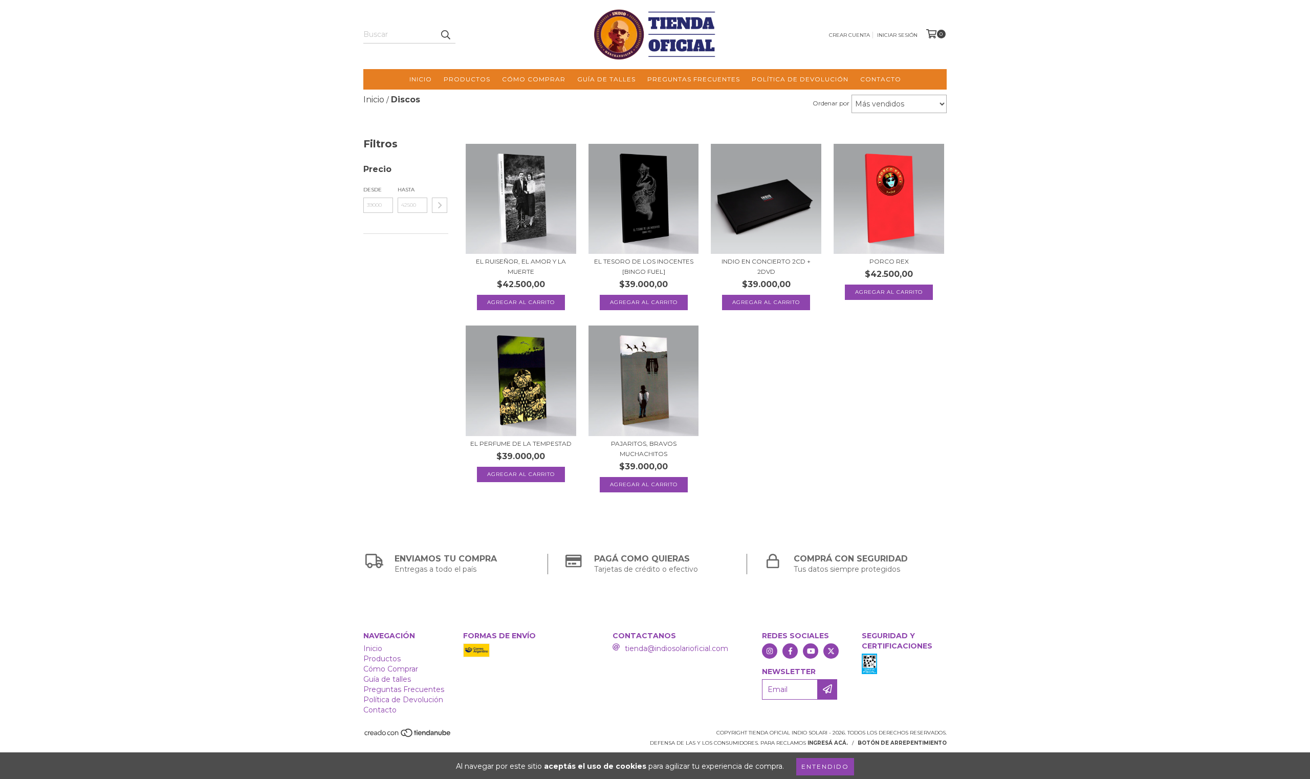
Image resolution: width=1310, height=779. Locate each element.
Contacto (880, 79)
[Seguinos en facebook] (790, 651)
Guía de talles (606, 79)
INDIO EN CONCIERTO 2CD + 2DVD (766, 266)
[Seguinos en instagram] (769, 651)
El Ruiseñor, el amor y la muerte (521, 266)
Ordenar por (831, 103)
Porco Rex (889, 261)
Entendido (825, 766)
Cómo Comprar (533, 79)
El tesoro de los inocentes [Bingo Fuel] (643, 266)
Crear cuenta (849, 35)
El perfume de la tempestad (521, 443)
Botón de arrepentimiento (902, 743)
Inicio (420, 79)
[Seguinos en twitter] (831, 651)
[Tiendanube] (408, 736)
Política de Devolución (800, 79)
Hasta (406, 189)
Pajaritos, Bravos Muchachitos (643, 449)
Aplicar (439, 205)
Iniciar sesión (897, 35)
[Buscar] (445, 34)
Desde (372, 189)
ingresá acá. (827, 743)
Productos (467, 79)
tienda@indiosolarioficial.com (676, 648)
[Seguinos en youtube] (810, 651)
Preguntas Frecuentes (693, 79)
